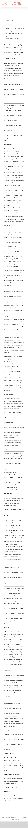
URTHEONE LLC (17, 817)
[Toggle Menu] (25, 3)
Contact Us (8, 800)
